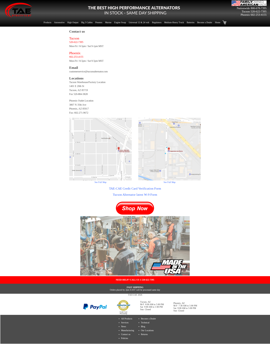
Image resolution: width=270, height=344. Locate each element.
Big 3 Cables (86, 22)
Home (217, 22)
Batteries (190, 22)
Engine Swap (120, 22)
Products (47, 22)
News (123, 326)
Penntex (98, 22)
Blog (143, 326)
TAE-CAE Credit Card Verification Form (135, 188)
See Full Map (100, 182)
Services (124, 322)
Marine (108, 22)
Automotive (59, 22)
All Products (126, 319)
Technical (145, 322)
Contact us (125, 334)
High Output (72, 22)
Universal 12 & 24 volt (139, 22)
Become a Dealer (204, 22)
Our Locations (147, 330)
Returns (144, 334)
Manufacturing (127, 330)
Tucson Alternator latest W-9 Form (135, 194)
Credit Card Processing (123, 312)
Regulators (156, 22)
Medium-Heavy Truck (174, 22)
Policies (124, 338)
